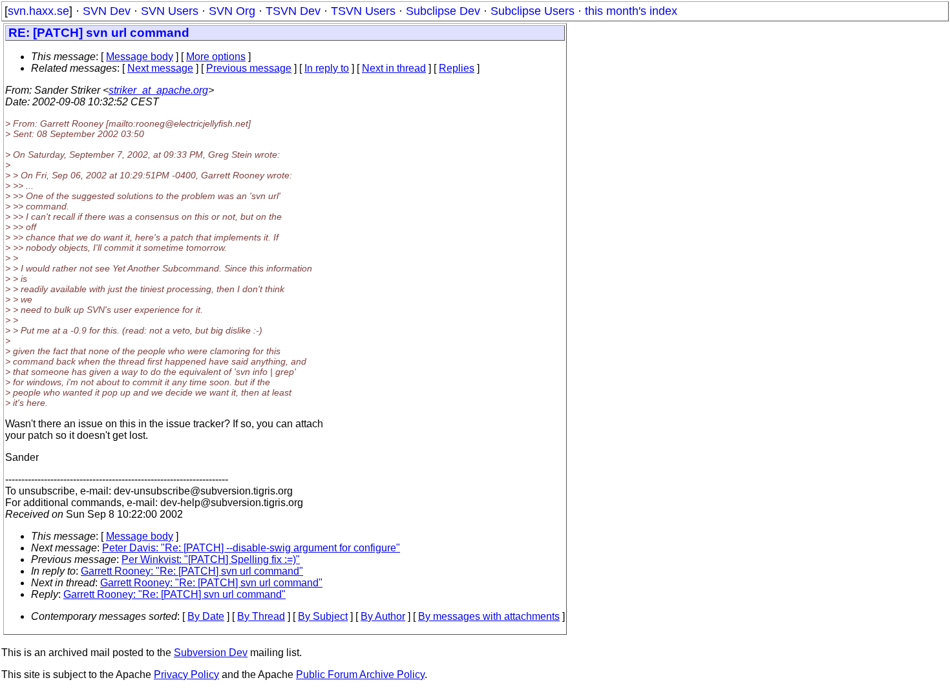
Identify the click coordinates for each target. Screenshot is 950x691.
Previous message (248, 68)
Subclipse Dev (443, 11)
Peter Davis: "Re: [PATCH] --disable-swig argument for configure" (251, 547)
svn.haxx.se (38, 11)
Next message (160, 68)
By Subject (323, 616)
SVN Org (232, 11)
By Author (383, 616)
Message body (139, 56)
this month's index (631, 11)
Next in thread (394, 68)
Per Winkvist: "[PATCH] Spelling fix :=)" (210, 559)
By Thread (261, 616)
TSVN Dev (293, 11)
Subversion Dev (211, 652)
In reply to (326, 68)
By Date (205, 616)
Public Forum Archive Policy (360, 674)
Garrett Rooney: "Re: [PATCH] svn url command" (192, 571)
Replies (456, 68)
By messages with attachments (489, 616)
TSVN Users (363, 11)
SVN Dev (107, 11)
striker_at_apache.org (158, 90)
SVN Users (169, 11)
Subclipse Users (533, 11)
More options (216, 56)
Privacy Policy (186, 674)
